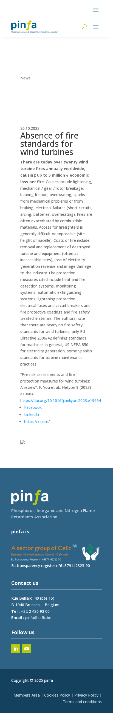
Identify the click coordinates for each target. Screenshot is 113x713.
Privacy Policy (86, 695)
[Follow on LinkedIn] (15, 648)
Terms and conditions (82, 701)
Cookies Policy (57, 695)
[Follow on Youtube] (26, 648)
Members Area (26, 695)
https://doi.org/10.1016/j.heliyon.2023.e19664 (60, 400)
